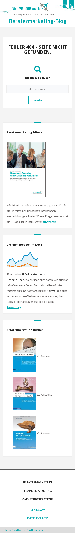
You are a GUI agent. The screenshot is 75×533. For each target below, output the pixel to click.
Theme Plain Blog (13, 530)
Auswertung (14, 307)
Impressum (37, 509)
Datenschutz (37, 518)
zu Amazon (49, 221)
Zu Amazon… (44, 356)
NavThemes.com (35, 530)
